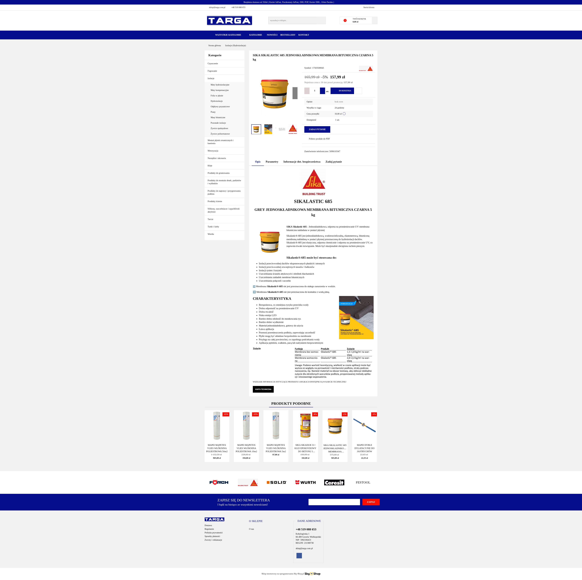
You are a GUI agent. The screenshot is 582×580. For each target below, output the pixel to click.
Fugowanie (213, 71)
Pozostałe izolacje (218, 123)
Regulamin (209, 529)
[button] (256, 521)
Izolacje (211, 78)
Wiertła (211, 234)
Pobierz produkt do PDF (319, 139)
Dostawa (208, 525)
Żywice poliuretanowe (220, 134)
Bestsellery (287, 35)
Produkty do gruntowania (218, 173)
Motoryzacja (213, 151)
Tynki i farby (214, 227)
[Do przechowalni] (359, 91)
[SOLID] (247, 482)
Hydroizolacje (217, 101)
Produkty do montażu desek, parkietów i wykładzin (224, 182)
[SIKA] (366, 68)
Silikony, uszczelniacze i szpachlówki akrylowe (224, 210)
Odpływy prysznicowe (220, 106)
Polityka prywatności (214, 533)
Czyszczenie (213, 63)
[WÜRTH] (276, 482)
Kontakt (303, 35)
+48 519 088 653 (238, 7)
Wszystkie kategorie (228, 35)
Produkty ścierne (215, 201)
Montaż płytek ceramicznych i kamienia (220, 142)
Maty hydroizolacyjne (220, 85)
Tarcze (211, 219)
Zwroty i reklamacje (213, 540)
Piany (213, 112)
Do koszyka (345, 91)
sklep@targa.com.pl (217, 7)
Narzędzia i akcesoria (217, 158)
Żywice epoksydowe (219, 128)
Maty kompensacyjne (220, 90)
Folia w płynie (217, 96)
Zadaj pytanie (317, 129)
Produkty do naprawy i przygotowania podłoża (224, 192)
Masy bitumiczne (218, 117)
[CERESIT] (305, 482)
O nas (251, 529)
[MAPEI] (363, 482)
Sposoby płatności (212, 536)
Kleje (210, 166)
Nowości (272, 35)
